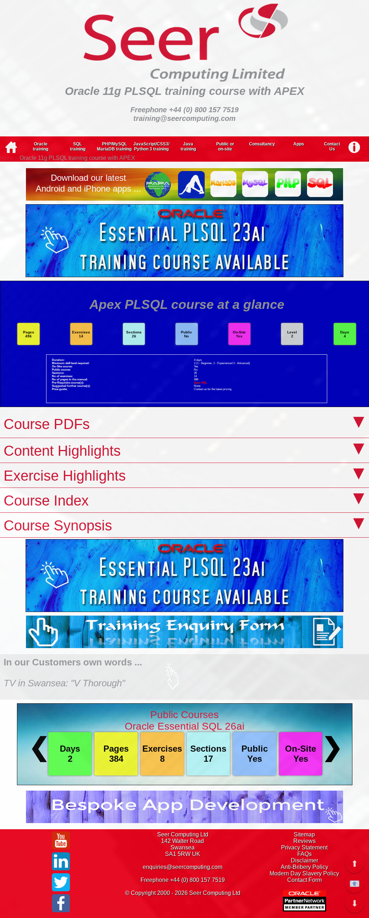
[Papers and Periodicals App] (158, 195)
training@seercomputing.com (184, 118)
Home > (9, 158)
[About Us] (354, 145)
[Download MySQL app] (256, 195)
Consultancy (262, 144)
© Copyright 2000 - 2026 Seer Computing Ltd (182, 893)
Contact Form (304, 880)
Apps (298, 144)
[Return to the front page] (11, 151)
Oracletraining (40, 146)
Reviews (304, 841)
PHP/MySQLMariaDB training (114, 146)
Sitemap (304, 834)
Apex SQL (200, 382)
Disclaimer (304, 860)
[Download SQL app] (320, 195)
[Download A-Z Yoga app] (191, 195)
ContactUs (332, 146)
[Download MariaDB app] (223, 193)
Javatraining (188, 146)
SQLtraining (77, 146)
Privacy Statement (304, 847)
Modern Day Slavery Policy (304, 873)
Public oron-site (225, 146)
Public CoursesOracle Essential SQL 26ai (184, 720)
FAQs (304, 854)
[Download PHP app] (288, 195)
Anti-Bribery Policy (304, 867)
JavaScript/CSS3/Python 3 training (151, 146)
